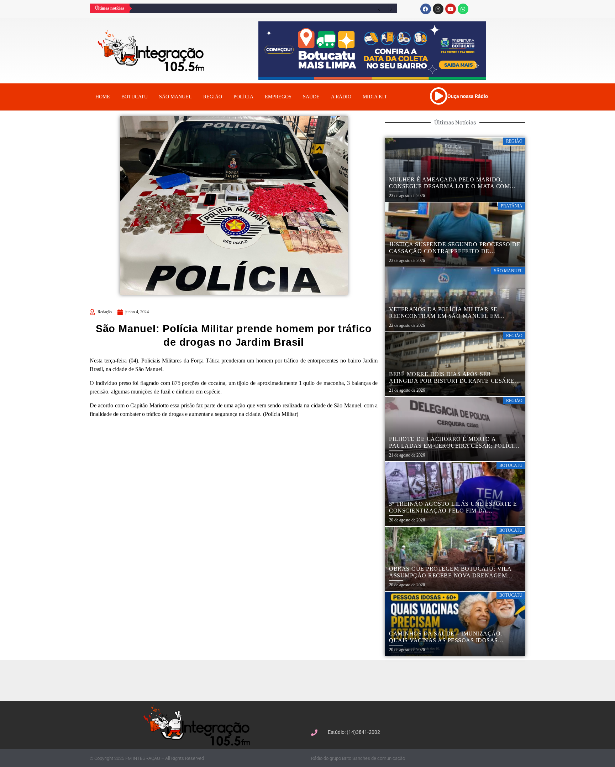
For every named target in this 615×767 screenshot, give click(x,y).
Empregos (278, 96)
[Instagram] (438, 9)
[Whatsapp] (463, 9)
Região (212, 96)
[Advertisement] (311, 679)
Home (102, 96)
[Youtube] (450, 9)
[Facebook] (425, 9)
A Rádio (341, 96)
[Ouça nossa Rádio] (438, 96)
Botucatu (134, 96)
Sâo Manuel (175, 96)
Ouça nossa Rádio (467, 96)
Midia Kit (375, 96)
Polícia (243, 96)
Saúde (311, 96)
